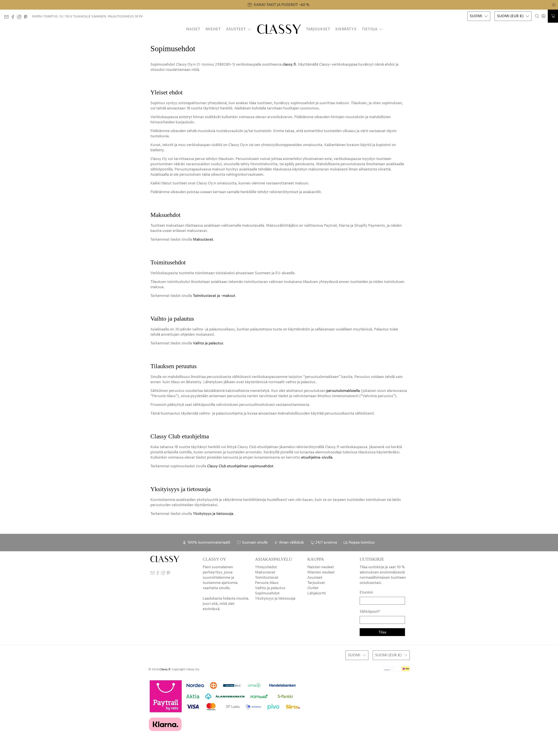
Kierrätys (346, 29)
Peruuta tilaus (267, 582)
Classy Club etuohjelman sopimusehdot (240, 466)
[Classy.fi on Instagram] (20, 18)
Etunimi (366, 592)
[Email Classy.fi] (7, 18)
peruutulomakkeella (343, 390)
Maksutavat (203, 239)
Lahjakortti (316, 593)
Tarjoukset (318, 29)
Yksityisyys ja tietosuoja (213, 513)
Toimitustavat (266, 577)
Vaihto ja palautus (208, 343)
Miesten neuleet (321, 572)
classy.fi (289, 64)
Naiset (193, 29)
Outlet (312, 588)
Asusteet (236, 29)
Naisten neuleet (320, 567)
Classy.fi (164, 669)
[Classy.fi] (279, 29)
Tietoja (370, 29)
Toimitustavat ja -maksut (214, 295)
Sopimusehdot (267, 593)
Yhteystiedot (266, 567)
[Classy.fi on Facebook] (14, 18)
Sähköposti (370, 611)
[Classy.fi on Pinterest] (27, 18)
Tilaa (382, 632)
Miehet (213, 29)
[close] (553, 5)
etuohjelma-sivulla (316, 457)
